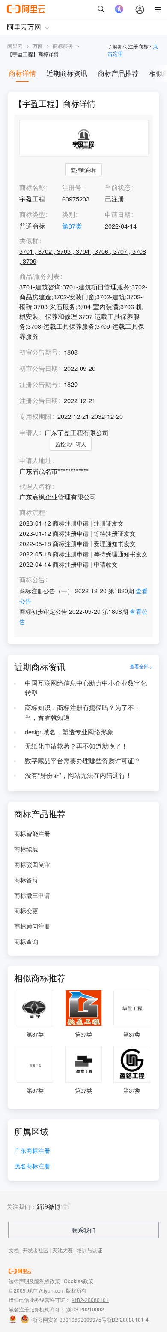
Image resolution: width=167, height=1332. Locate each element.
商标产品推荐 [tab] (118, 73)
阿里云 (15, 45)
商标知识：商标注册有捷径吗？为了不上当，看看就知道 (82, 712)
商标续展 (26, 849)
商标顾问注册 (32, 926)
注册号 (71, 187)
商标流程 (32, 512)
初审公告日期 (38, 368)
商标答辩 (26, 879)
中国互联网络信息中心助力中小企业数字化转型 (86, 687)
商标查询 (26, 941)
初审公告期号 (38, 351)
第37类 (72, 225)
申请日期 (118, 214)
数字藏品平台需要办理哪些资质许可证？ (82, 760)
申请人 (29, 432)
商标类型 (32, 214)
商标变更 (26, 910)
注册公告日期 (38, 400)
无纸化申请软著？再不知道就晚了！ (76, 745)
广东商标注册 (32, 1151)
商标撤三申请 (32, 895)
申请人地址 (35, 461)
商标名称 (32, 187)
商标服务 (63, 45)
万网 (38, 45)
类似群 (29, 241)
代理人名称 (35, 486)
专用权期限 (35, 416)
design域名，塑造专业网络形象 (69, 731)
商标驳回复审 (32, 864)
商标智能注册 (32, 833)
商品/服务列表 (39, 276)
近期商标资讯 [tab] (66, 73)
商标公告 (32, 580)
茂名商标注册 (32, 1166)
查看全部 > (141, 666)
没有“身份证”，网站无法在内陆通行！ (78, 774)
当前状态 (118, 187)
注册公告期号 (38, 383)
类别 (68, 214)
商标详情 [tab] (22, 73)
